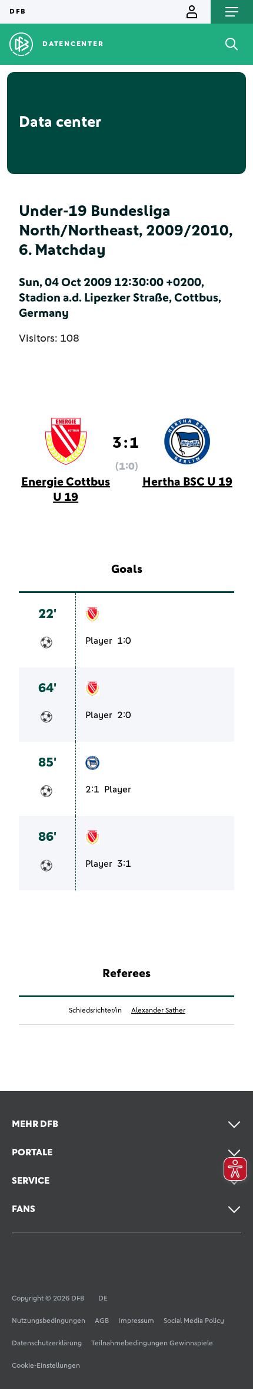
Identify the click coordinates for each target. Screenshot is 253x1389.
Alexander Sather (158, 1010)
